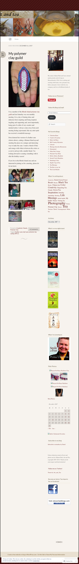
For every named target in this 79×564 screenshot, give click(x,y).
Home (16, 39)
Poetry (68, 204)
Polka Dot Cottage (55, 151)
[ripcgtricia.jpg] (27, 182)
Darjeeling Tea (62, 188)
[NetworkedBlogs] (59, 502)
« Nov (49, 428)
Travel (55, 209)
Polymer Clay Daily (55, 154)
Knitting (57, 195)
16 (68, 417)
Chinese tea (56, 185)
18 (52, 420)
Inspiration (53, 192)
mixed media (61, 198)
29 (65, 423)
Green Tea (57, 190)
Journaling (51, 195)
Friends (25, 228)
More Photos (51, 399)
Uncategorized (62, 209)
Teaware (50, 209)
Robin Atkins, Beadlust (56, 156)
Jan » (53, 428)
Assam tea (51, 180)
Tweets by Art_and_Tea (54, 472)
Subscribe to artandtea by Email (57, 444)
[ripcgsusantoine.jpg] (15, 210)
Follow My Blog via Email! (56, 107)
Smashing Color (54, 160)
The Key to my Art (55, 167)
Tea (65, 206)
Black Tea (63, 182)
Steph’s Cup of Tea (55, 163)
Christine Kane (54, 135)
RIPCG (17, 233)
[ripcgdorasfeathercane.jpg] (24, 107)
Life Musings (56, 196)
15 (65, 417)
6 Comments (34, 229)
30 (68, 423)
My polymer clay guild (18, 55)
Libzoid (52, 144)
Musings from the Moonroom (58, 147)
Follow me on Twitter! (55, 468)
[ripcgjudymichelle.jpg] (15, 182)
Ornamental (53, 149)
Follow (52, 117)
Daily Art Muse (54, 140)
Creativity (19, 228)
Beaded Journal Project (60, 180)
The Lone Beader (54, 169)
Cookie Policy (36, 561)
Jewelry (61, 192)
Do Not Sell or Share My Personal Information (51, 554)
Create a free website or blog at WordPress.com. (22, 554)
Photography (57, 203)
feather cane (19, 232)
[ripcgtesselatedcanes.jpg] (15, 222)
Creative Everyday (55, 138)
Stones (60, 207)
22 (65, 420)
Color (63, 184)
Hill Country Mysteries (56, 142)
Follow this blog (59, 503)
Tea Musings (53, 165)
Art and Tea (39, 23)
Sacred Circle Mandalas (56, 158)
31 (49, 426)
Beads (50, 182)
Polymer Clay (14, 230)
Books (50, 185)
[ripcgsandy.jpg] (28, 210)
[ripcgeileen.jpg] (14, 197)
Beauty (56, 183)
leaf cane (25, 232)
